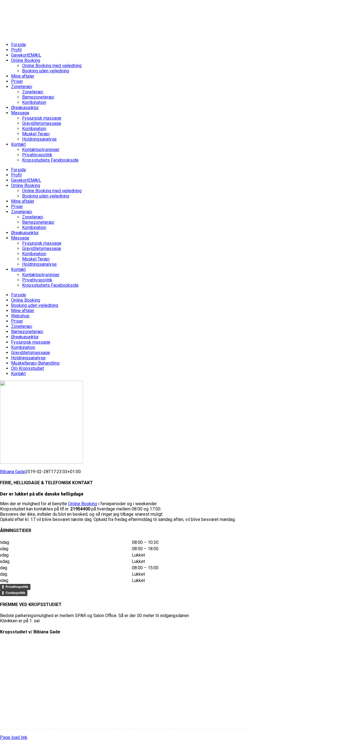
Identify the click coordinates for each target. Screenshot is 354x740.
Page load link (13, 737)
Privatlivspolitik (17, 587)
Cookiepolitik (15, 593)
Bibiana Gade (12, 471)
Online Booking (82, 503)
